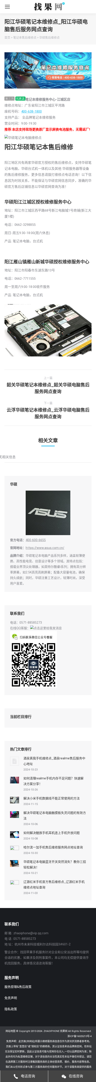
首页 (7, 37)
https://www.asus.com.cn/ (45, 548)
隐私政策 (10, 1009)
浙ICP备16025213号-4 (79, 1036)
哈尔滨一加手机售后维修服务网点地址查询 (53, 847)
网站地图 (10, 1031)
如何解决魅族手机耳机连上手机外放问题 (51, 833)
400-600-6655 (36, 540)
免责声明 (10, 998)
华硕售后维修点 (49, 37)
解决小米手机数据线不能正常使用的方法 (51, 798)
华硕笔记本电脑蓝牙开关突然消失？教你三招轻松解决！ (54, 864)
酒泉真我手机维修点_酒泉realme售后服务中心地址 (54, 761)
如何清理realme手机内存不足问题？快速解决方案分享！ (53, 781)
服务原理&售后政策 (17, 987)
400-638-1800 (31, 111)
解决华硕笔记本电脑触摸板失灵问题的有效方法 (54, 815)
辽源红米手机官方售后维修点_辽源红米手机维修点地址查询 (54, 884)
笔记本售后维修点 (24, 37)
